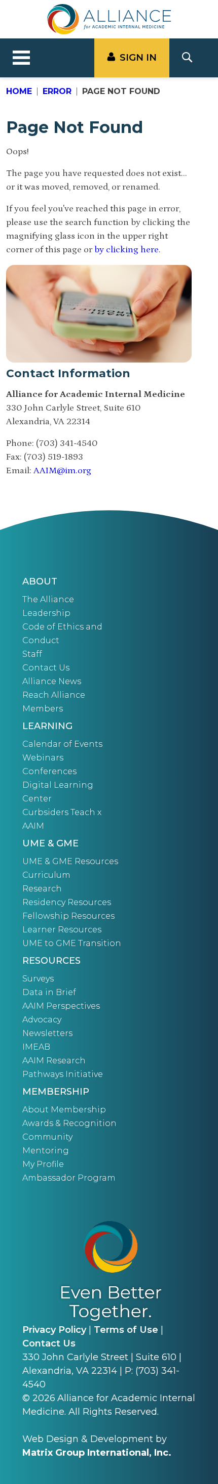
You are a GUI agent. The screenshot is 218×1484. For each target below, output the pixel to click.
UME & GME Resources (70, 861)
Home (19, 91)
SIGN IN (138, 57)
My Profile (43, 1164)
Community (47, 1137)
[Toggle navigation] (21, 58)
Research (42, 888)
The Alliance (48, 599)
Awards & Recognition (69, 1123)
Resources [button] (51, 960)
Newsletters (47, 1033)
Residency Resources (66, 902)
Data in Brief (49, 992)
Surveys (38, 978)
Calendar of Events (62, 744)
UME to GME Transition (71, 943)
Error (57, 91)
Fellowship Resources (68, 916)
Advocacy (41, 1019)
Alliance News (51, 681)
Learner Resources (61, 929)
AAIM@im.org (62, 471)
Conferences (49, 771)
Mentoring (45, 1150)
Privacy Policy (54, 1329)
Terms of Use (126, 1329)
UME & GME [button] (50, 843)
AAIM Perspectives (61, 1006)
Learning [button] (47, 726)
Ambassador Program (69, 1178)
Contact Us (45, 667)
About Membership (64, 1109)
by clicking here (126, 250)
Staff (32, 654)
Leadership (46, 613)
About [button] (39, 581)
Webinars (42, 757)
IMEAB (36, 1047)
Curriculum (46, 875)
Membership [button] (55, 1091)
